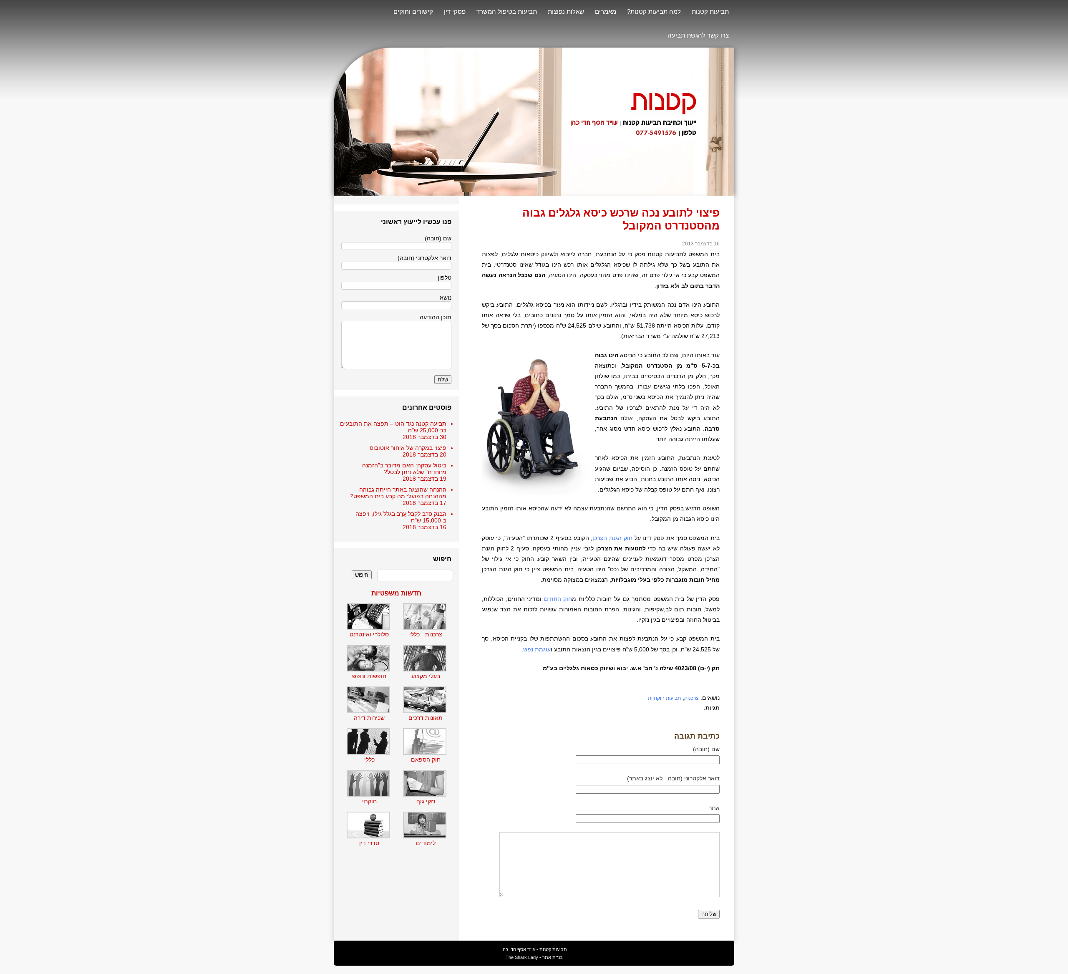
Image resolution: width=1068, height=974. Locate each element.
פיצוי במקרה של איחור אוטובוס (408, 447)
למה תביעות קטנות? (654, 11)
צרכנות (691, 698)
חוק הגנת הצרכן (612, 538)
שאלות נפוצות (566, 11)
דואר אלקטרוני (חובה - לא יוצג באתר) (673, 778)
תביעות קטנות (710, 11)
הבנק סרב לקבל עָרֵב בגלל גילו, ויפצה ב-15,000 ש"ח (400, 517)
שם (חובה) (706, 749)
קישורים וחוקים (413, 11)
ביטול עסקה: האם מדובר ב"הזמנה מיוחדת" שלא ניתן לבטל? (404, 468)
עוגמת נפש (537, 649)
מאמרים (605, 11)
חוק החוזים (558, 599)
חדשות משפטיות (396, 593)
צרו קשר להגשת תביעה (698, 35)
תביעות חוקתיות (664, 698)
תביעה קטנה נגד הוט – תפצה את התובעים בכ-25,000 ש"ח (393, 427)
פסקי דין (455, 11)
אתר (714, 808)
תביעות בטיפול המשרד (506, 11)
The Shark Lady (522, 957)
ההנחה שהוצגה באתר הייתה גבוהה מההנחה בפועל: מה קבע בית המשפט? (398, 493)
